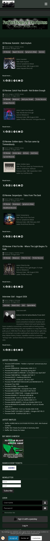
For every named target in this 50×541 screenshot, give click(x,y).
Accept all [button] (13, 538)
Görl (23, 305)
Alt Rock (25, 153)
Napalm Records (18, 52)
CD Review (6, 52)
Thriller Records (41, 99)
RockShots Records (9, 208)
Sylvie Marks (31, 305)
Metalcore (16, 99)
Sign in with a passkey (27, 519)
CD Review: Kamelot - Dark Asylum (16, 43)
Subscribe (8, 490)
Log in (25, 525)
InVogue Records (8, 103)
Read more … (7, 76)
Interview (6, 305)
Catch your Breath (27, 99)
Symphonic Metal (31, 52)
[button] (4, 81)
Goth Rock (34, 153)
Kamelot (41, 52)
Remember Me (10, 513)
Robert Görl (16, 305)
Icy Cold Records (8, 157)
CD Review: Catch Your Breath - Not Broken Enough (23, 90)
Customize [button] (36, 538)
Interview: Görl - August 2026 (14, 296)
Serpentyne (16, 204)
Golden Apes (17, 153)
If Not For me (26, 258)
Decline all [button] (24, 538)
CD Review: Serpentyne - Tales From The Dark (21, 195)
